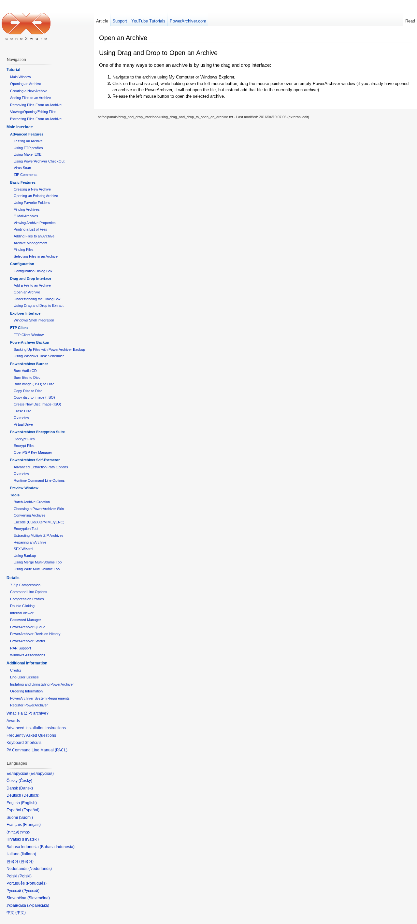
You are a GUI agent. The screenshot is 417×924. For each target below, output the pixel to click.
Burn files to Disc (27, 377)
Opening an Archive (25, 84)
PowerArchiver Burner (29, 364)
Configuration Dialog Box (33, 271)
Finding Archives (27, 209)
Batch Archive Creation (32, 502)
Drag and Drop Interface (30, 278)
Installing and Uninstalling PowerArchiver (42, 684)
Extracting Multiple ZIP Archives (39, 535)
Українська (38, 905)
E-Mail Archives (26, 216)
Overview (21, 417)
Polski (25, 876)
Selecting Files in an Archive (36, 256)
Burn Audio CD (25, 371)
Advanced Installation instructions (36, 728)
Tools (15, 495)
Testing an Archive (28, 141)
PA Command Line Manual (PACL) (37, 750)
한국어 (26, 861)
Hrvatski (30, 839)
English (29, 803)
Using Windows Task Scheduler (39, 356)
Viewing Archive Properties (35, 223)
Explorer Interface (25, 313)
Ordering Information (26, 691)
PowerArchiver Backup (29, 342)
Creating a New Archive (28, 91)
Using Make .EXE (27, 154)
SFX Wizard (23, 549)
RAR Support (20, 648)
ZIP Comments (25, 175)
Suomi (26, 817)
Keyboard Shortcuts (24, 742)
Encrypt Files (24, 446)
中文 (20, 912)
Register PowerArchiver (29, 705)
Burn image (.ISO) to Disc (34, 384)
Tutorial (13, 69)
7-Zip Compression (25, 585)
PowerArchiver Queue (27, 627)
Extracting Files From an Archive (36, 119)
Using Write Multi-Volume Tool (37, 569)
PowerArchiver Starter (27, 641)
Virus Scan (22, 168)
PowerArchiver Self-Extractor (35, 460)
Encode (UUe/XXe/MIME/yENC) (39, 522)
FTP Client (19, 328)
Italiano (28, 854)
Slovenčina (39, 898)
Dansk (26, 788)
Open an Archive (27, 292)
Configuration (22, 264)
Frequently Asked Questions (31, 735)
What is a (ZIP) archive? (28, 713)
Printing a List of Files (30, 229)
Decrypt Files (24, 439)
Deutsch (30, 795)
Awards (13, 720)
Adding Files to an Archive (30, 98)
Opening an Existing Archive (36, 196)
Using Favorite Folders (32, 203)
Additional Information (27, 663)
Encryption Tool (26, 529)
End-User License (24, 677)
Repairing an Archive (30, 542)
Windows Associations (27, 655)
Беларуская (41, 773)
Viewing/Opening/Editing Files (33, 112)
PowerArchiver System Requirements (40, 698)
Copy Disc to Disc (28, 391)
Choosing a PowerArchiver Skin (39, 509)
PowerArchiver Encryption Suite (37, 432)
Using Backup (25, 556)
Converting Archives (30, 515)
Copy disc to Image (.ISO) (34, 397)
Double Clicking (22, 606)
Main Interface (20, 127)
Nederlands (40, 868)
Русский (30, 890)
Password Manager (25, 620)
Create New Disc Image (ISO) (37, 404)
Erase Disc (22, 411)
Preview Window (24, 488)
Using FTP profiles (28, 148)
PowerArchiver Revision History (35, 634)
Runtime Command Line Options (39, 480)
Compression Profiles (27, 599)
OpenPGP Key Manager (33, 452)
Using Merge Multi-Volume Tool (38, 562)
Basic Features (23, 182)
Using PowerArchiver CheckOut (39, 161)
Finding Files (24, 249)
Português (36, 883)
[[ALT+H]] (26, 26)
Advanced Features (26, 134)
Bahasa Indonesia (57, 847)
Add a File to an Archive (32, 285)
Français (31, 824)
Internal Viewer (22, 613)
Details (13, 578)
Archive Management (30, 243)
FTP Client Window (29, 335)
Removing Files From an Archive (36, 105)
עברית (13, 832)
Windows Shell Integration (34, 320)
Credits (16, 670)
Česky (25, 780)
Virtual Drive (23, 424)
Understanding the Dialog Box (37, 299)
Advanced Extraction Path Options (41, 467)
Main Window (20, 77)
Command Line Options (28, 592)
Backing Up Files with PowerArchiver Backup (49, 349)
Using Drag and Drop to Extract (39, 305)
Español (30, 810)
